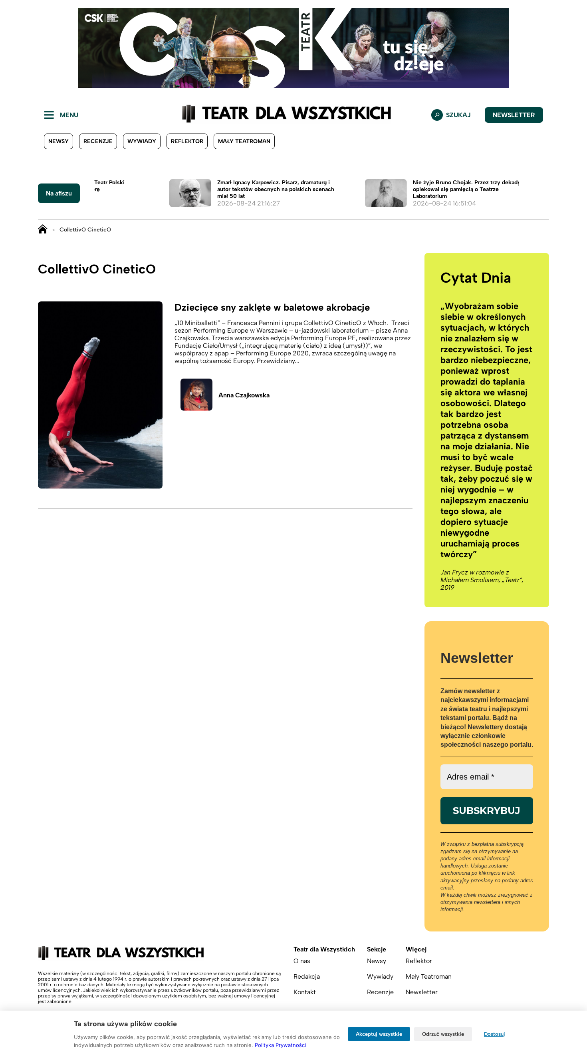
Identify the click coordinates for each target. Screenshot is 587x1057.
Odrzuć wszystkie (443, 1034)
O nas (302, 961)
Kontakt (305, 992)
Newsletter (514, 115)
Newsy (58, 141)
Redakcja (307, 976)
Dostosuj (494, 1034)
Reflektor (187, 141)
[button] (12, 48)
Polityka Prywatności (280, 1045)
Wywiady (141, 141)
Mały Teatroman (244, 141)
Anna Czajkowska (244, 395)
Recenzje (98, 141)
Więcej (416, 949)
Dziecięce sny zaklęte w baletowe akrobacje (272, 307)
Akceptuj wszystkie (379, 1034)
